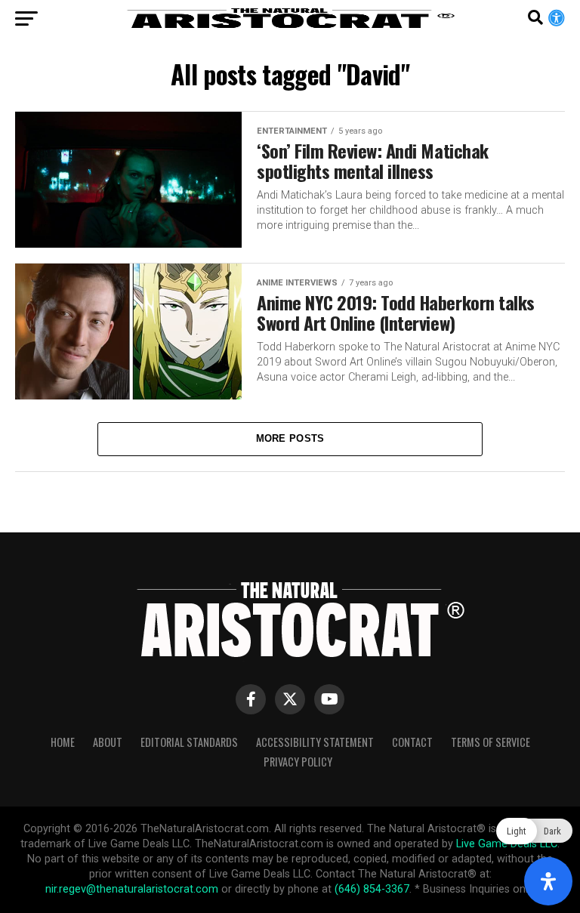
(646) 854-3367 (372, 889)
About (107, 742)
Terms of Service (490, 742)
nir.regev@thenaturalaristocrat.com (131, 889)
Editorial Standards (189, 742)
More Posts (290, 438)
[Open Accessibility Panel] (548, 881)
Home (63, 742)
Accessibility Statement (315, 742)
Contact (412, 742)
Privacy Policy (298, 762)
